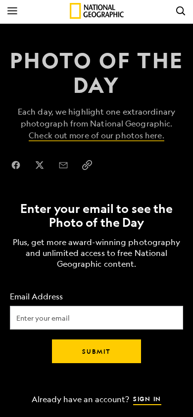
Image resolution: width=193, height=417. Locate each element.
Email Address (36, 296)
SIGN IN (147, 399)
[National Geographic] (97, 11)
